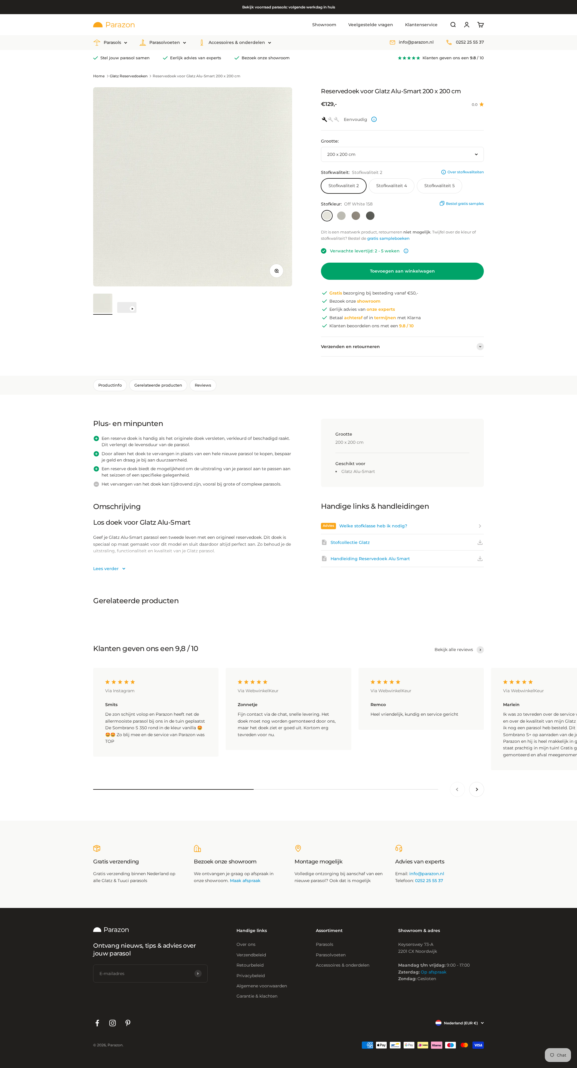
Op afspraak (434, 972)
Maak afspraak (245, 880)
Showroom (324, 24)
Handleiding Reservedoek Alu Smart (370, 558)
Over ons (246, 944)
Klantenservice (421, 24)
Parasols (112, 42)
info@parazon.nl (416, 42)
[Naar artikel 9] (102, 304)
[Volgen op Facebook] (97, 1023)
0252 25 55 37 (470, 42)
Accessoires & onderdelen (237, 42)
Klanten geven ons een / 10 (453, 57)
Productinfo (110, 385)
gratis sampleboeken (388, 238)
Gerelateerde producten (158, 385)
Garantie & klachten (257, 996)
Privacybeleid (251, 975)
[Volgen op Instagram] (112, 1023)
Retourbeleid (250, 965)
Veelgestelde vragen (370, 24)
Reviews (203, 385)
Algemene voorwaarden (262, 986)
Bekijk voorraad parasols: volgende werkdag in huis (288, 7)
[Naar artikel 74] (126, 308)
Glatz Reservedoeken (129, 76)
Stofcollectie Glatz (350, 542)
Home (99, 76)
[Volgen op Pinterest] (128, 1023)
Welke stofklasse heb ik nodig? (373, 526)
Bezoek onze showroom (266, 57)
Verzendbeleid (251, 955)
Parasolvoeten (164, 42)
